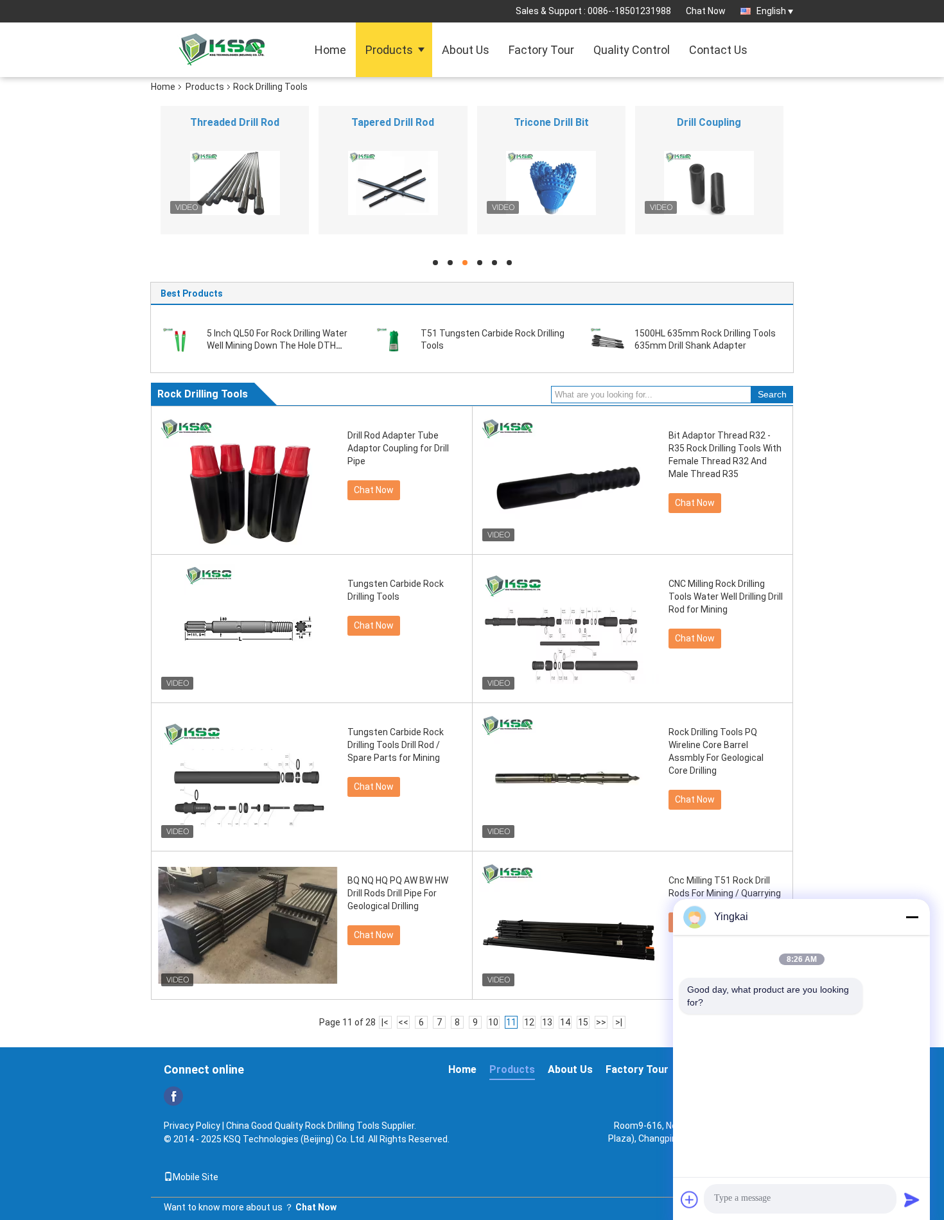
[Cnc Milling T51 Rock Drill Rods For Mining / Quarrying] (569, 925)
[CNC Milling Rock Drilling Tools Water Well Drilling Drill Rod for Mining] (569, 628)
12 (529, 1022)
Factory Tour (541, 50)
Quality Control (631, 50)
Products (389, 50)
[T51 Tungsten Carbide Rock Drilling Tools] (393, 339)
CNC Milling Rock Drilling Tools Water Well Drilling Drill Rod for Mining (726, 596)
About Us (465, 50)
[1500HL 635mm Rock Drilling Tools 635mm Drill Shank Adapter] (607, 339)
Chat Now (706, 11)
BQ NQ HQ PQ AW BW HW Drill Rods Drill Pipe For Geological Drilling (397, 893)
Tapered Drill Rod (392, 122)
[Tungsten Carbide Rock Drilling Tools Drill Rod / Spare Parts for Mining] (248, 777)
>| (618, 1022)
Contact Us (718, 50)
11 (511, 1022)
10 (493, 1022)
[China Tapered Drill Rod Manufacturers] (393, 183)
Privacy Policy (192, 1125)
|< (385, 1022)
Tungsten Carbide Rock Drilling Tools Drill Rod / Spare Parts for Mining (395, 745)
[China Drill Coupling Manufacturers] (709, 183)
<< (403, 1022)
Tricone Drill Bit (551, 122)
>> (601, 1022)
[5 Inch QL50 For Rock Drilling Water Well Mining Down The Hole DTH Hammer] (179, 339)
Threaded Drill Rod (234, 122)
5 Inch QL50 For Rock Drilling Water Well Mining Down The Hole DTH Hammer (277, 345)
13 (547, 1022)
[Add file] (690, 1199)
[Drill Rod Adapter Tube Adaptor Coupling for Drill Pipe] (248, 480)
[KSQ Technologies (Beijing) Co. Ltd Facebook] (173, 1096)
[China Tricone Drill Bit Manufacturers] (551, 183)
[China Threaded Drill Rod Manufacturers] (235, 183)
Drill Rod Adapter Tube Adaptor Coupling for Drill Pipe (398, 448)
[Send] (912, 1199)
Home (330, 50)
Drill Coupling (709, 122)
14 (565, 1022)
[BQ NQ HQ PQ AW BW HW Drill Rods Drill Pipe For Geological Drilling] (248, 925)
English (771, 11)
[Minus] (912, 917)
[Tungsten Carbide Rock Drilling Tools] (248, 628)
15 (583, 1022)
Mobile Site (195, 1177)
